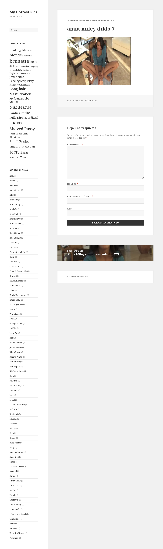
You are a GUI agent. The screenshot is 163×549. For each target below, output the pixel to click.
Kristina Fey (15, 385)
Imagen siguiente (102, 20)
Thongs (23, 152)
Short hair (16, 137)
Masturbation (20, 94)
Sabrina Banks (16, 452)
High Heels (16, 73)
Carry (12, 247)
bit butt (30, 50)
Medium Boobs (19, 98)
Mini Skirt (16, 102)
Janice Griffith (16, 342)
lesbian (21, 84)
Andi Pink (14, 214)
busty (33, 62)
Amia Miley (15, 204)
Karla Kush (15, 361)
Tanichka (14, 499)
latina (13, 84)
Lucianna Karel (18, 514)
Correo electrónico (80, 196)
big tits (21, 50)
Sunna (12, 476)
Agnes (12, 180)
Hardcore (27, 70)
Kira (12, 376)
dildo (12, 66)
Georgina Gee (16, 323)
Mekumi (13, 409)
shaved (17, 123)
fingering (34, 66)
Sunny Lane (15, 480)
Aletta (12, 185)
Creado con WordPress (77, 276)
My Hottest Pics (23, 12)
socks (26, 146)
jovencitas (17, 77)
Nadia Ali (14, 414)
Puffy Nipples (18, 117)
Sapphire (14, 457)
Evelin (12, 309)
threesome (15, 157)
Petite (25, 112)
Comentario (75, 144)
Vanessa (13, 528)
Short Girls (22, 133)
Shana (12, 461)
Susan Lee (14, 485)
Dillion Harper (16, 280)
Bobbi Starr (15, 233)
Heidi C (13, 328)
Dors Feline (15, 285)
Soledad (13, 471)
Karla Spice (15, 366)
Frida (12, 318)
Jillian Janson (16, 352)
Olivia (12, 438)
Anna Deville (15, 223)
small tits (16, 146)
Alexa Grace (15, 190)
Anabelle (14, 209)
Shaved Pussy (22, 128)
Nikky (12, 428)
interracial (26, 73)
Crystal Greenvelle (18, 271)
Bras (31, 55)
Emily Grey (15, 300)
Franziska (14, 314)
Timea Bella (15, 509)
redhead (33, 117)
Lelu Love (14, 390)
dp (17, 66)
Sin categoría (16, 466)
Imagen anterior (79, 20)
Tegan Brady (15, 504)
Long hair (18, 88)
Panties (15, 113)
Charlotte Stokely (17, 252)
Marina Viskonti (17, 404)
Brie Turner (15, 238)
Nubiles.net (20, 107)
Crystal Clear (15, 266)
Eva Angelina (16, 304)
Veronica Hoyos (17, 533)
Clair (12, 257)
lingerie (28, 85)
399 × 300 (92, 100)
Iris (11, 337)
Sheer (12, 133)
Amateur (14, 199)
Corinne (13, 261)
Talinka (13, 495)
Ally (11, 195)
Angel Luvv (15, 218)
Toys (23, 157)
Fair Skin (22, 66)
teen (14, 152)
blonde (16, 55)
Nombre (72, 184)
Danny (13, 276)
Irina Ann (14, 333)
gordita (13, 70)
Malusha (13, 399)
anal (13, 50)
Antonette (14, 228)
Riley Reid (14, 442)
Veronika (14, 538)
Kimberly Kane (17, 371)
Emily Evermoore (18, 295)
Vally (12, 523)
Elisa (12, 290)
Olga (12, 433)
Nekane (13, 419)
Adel (12, 176)
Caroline (14, 242)
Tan (32, 146)
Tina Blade (14, 519)
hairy (19, 69)
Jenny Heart (15, 347)
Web (69, 208)
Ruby (12, 447)
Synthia (13, 490)
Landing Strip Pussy (22, 81)
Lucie (12, 395)
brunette (19, 61)
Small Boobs (19, 141)
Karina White (16, 357)
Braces (25, 55)
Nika (12, 423)
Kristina (13, 380)
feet (28, 66)
